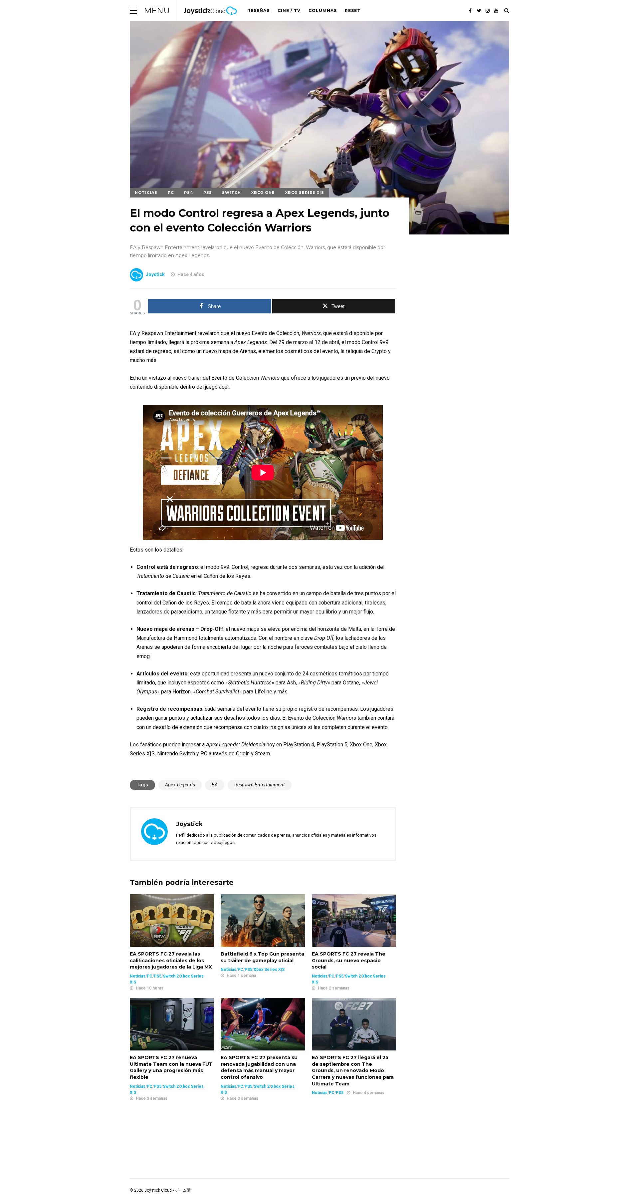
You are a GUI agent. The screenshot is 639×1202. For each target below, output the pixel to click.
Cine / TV (289, 10)
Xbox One (263, 192)
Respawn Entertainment (259, 784)
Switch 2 (171, 976)
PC (171, 192)
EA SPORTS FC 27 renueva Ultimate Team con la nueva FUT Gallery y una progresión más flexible (171, 1067)
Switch (231, 192)
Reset (352, 10)
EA (215, 784)
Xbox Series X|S (304, 192)
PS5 (207, 192)
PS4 (188, 192)
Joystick (155, 274)
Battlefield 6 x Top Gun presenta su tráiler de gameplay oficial (262, 957)
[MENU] (133, 10)
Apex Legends (180, 784)
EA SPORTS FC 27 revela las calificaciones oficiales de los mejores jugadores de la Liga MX (171, 960)
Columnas (323, 10)
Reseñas (258, 10)
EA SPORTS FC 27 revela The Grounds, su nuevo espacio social (348, 960)
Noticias (146, 192)
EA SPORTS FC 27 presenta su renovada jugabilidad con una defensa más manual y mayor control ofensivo (259, 1067)
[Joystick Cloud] (210, 20)
